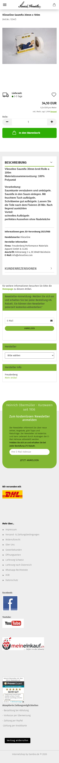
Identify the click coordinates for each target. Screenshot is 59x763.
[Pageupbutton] (50, 758)
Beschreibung (16, 162)
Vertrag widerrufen (17, 740)
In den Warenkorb (29, 132)
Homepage (7, 289)
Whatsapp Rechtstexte (17, 570)
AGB (7, 575)
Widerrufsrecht (13, 539)
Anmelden (29, 328)
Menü (4, 4)
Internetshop (18, 754)
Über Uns (10, 544)
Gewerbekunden (14, 550)
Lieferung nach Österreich (19, 565)
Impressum (11, 529)
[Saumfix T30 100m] (29, 44)
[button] (7, 122)
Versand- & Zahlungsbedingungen (22, 534)
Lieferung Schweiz (15, 560)
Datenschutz (12, 580)
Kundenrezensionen (21, 268)
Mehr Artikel (11, 377)
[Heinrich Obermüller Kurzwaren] (29, 4)
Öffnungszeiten (13, 555)
